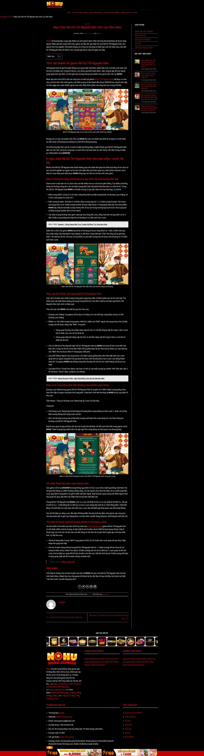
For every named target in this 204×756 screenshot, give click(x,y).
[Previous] (51, 643)
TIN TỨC (134, 12)
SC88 (49, 687)
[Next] (153, 643)
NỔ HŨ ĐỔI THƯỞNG (95, 12)
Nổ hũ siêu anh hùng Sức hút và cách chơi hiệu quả (148, 86)
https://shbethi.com (57, 690)
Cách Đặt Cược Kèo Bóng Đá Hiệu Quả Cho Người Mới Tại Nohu (148, 63)
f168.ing (49, 699)
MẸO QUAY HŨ (125, 12)
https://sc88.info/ (60, 684)
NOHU (69, 12)
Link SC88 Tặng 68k (60, 687)
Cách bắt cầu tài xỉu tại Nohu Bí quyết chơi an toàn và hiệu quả (149, 108)
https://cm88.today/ (60, 693)
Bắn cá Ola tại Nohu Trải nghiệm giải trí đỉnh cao (148, 75)
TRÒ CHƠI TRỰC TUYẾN (80, 12)
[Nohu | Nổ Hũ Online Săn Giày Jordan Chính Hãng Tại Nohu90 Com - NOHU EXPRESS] (56, 5)
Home (2, 17)
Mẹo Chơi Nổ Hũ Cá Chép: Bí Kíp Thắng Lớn (66, 617)
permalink (105, 594)
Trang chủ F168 (68, 696)
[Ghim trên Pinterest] (91, 586)
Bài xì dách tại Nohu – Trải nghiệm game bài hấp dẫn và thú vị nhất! (149, 97)
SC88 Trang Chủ (74, 684)
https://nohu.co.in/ (64, 717)
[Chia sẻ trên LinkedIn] (95, 586)
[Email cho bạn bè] (87, 586)
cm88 (72, 693)
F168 (77, 696)
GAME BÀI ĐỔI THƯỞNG (111, 12)
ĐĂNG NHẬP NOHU (144, 659)
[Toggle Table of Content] (58, 56)
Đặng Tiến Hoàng (67, 737)
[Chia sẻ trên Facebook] (79, 586)
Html (56, 699)
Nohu (48, 669)
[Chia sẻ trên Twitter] (83, 586)
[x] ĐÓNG (49, 747)
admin (99, 33)
